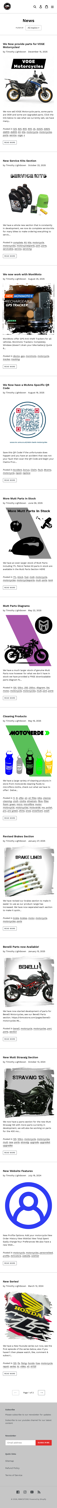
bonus (26, 470)
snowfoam (37, 810)
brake (16, 918)
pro (4, 810)
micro (19, 804)
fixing (24, 1363)
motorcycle (32, 132)
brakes (23, 918)
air (26, 798)
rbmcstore (16, 1256)
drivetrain (32, 801)
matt (32, 577)
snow (28, 810)
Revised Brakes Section (18, 836)
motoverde (34, 807)
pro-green (13, 810)
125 (14, 687)
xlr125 (33, 1366)
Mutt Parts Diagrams (16, 605)
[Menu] (52, 7)
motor (6, 691)
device (16, 356)
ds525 (40, 129)
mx (43, 807)
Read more (9, 142)
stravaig (25, 1142)
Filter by (19, 28)
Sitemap (9, 1461)
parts (5, 135)
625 (19, 129)
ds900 (13, 132)
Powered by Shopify (37, 1499)
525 (15, 129)
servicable (8, 249)
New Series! (11, 1281)
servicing (27, 249)
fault (40, 470)
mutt (38, 580)
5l (17, 798)
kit (19, 132)
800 (25, 129)
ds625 (47, 129)
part (38, 245)
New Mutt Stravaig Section (20, 1057)
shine (22, 810)
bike (40, 798)
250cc (32, 687)
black (20, 577)
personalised (46, 1252)
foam (5, 804)
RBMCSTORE (23, 1499)
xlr (28, 1366)
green (12, 804)
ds (34, 129)
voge (20, 135)
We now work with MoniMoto (22, 274)
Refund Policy (12, 1468)
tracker (6, 359)
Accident (17, 470)
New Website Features (18, 1171)
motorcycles (45, 132)
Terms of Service (13, 1475)
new (11, 1142)
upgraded (45, 1142)
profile (6, 1256)
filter (46, 801)
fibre (40, 801)
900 (30, 129)
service (12, 135)
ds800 (6, 132)
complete (18, 242)
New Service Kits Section (19, 160)
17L (14, 577)
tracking (15, 359)
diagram (40, 687)
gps (23, 356)
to (18, 1366)
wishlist (35, 1256)
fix (18, 1363)
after (21, 798)
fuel (26, 577)
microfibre (29, 804)
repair (18, 473)
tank (50, 580)
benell (16, 1028)
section (13, 1031)
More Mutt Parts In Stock (19, 498)
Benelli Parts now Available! (21, 946)
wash (46, 810)
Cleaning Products (15, 716)
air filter (32, 798)
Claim (34, 470)
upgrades (8, 1145)
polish (49, 807)
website (26, 1256)
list (47, 687)
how (38, 1363)
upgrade (34, 1142)
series (13, 1366)
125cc (20, 687)
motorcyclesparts (26, 245)
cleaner (47, 798)
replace (26, 473)
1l (14, 798)
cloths (22, 801)
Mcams (47, 470)
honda (31, 1363)
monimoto (31, 356)
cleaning (7, 801)
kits (23, 132)
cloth (15, 801)
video (23, 1366)
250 (26, 687)
